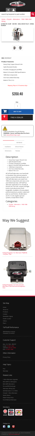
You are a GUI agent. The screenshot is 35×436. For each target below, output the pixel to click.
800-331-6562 (12, 348)
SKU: (3, 58)
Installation (8, 147)
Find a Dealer (17, 117)
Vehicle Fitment (19, 147)
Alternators (16, 19)
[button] (17, 14)
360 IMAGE (19, 142)
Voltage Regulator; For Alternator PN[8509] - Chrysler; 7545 (14, 253)
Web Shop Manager (14, 434)
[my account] (13, 10)
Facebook (4, 426)
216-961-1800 (10, 346)
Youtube (13, 426)
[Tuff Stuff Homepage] (17, 4)
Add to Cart (17, 111)
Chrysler (9, 19)
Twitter (9, 426)
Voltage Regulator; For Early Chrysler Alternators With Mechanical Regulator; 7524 (13, 286)
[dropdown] (8, 10)
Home (3, 19)
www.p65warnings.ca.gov (13, 135)
